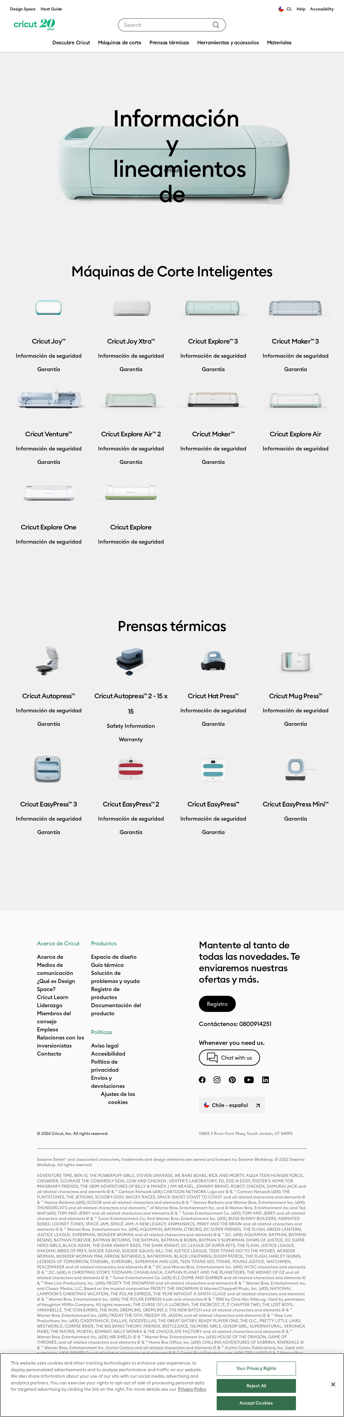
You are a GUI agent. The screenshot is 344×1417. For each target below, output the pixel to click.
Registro (217, 1003)
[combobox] (172, 25)
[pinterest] (232, 1079)
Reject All (256, 1385)
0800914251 (255, 1024)
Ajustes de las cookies (118, 1098)
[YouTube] (249, 1079)
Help (301, 8)
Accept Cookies (256, 1403)
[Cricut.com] (34, 25)
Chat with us (236, 1057)
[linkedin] (265, 1079)
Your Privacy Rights (256, 1368)
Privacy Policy (192, 1389)
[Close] (333, 1384)
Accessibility (322, 8)
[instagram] (217, 1079)
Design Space (23, 8)
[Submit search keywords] (216, 25)
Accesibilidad (108, 1053)
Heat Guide (51, 8)
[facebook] (202, 1079)
